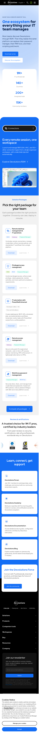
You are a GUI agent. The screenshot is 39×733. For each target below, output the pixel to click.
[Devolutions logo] (19, 603)
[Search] (27, 2)
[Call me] (31, 2)
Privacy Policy (9, 684)
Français (15, 608)
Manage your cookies (19, 723)
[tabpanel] (19, 162)
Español (32, 608)
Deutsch (24, 608)
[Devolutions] (13, 2)
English (6, 608)
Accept (19, 729)
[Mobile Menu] (4, 2)
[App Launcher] (34, 2)
